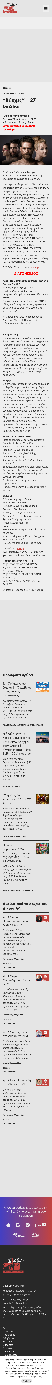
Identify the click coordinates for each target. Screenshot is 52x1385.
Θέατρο (21, 93)
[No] (48, 1370)
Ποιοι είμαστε (10, 1354)
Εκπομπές (8, 1344)
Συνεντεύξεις (10, 1348)
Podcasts (7, 1341)
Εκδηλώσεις (9, 93)
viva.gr (35, 267)
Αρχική (6, 1328)
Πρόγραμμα (9, 1334)
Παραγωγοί (9, 1351)
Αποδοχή (27, 1381)
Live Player (8, 1331)
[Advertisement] (26, 55)
